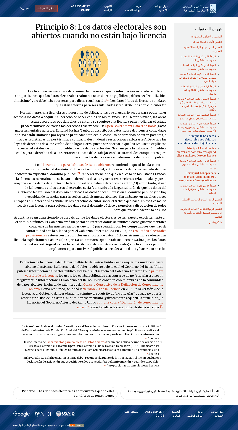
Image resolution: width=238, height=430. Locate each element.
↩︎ (146, 338)
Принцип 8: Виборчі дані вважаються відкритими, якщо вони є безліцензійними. (197, 177)
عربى (25, 8)
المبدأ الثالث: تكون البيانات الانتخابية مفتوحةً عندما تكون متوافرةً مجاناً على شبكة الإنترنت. (197, 77)
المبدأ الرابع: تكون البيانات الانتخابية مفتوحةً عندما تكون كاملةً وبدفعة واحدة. (198, 90)
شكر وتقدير (215, 222)
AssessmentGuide (80, 8)
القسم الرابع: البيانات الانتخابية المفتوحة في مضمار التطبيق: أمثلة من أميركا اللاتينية (201, 212)
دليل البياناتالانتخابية (161, 8)
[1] (108, 99)
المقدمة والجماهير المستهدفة (206, 36)
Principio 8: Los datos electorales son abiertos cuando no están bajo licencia (197, 140)
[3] (161, 306)
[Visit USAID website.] (65, 414)
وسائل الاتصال (130, 411)
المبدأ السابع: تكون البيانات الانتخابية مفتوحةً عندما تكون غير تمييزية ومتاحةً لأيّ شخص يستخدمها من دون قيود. (197, 127)
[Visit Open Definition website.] (76, 425)
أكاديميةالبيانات (107, 8)
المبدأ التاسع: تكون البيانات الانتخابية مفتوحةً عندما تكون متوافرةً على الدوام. (198, 189)
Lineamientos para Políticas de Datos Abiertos (76, 165)
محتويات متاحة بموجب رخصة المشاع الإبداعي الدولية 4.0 (39, 425)
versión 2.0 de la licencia (101, 289)
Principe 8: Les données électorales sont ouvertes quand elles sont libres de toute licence (196, 152)
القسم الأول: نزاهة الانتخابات (207, 42)
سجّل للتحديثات (46, 8)
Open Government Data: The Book (130, 126)
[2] (78, 173)
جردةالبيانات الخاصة (133, 8)
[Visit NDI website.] (43, 414)
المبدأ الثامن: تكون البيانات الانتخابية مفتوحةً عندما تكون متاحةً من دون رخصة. (198, 164)
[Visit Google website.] (21, 414)
